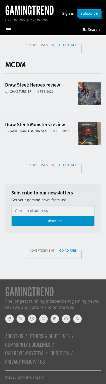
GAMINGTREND (30, 377)
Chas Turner (20, 91)
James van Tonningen (28, 131)
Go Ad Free (68, 45)
